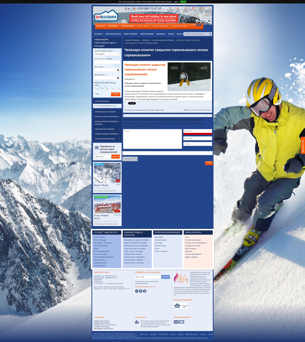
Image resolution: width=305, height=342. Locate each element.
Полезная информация (105, 139)
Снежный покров (100, 265)
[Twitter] (140, 291)
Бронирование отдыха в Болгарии (136, 240)
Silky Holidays (104, 321)
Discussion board (170, 11)
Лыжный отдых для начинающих (136, 246)
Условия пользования (193, 240)
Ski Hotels (98, 34)
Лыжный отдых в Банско (133, 254)
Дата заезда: (99, 67)
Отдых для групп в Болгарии (134, 248)
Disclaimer (153, 334)
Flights (171, 34)
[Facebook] (136, 291)
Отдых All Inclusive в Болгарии (135, 243)
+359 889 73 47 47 (149, 8)
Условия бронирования (193, 254)
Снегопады (159, 243)
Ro (134, 10)
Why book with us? (192, 334)
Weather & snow (185, 11)
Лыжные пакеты (99, 260)
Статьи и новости (161, 251)
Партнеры (188, 251)
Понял (183, 2)
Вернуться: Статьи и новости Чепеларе (197, 110)
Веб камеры (159, 237)
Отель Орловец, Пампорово (104, 257)
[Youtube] (144, 291)
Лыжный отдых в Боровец (133, 260)
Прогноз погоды (160, 246)
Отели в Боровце (100, 240)
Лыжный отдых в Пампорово (134, 257)
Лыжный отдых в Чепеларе (134, 263)
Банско (101, 26)
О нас (187, 237)
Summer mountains (208, 11)
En (126, 10)
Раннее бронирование (101, 251)
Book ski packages (113, 34)
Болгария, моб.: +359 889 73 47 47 (105, 278)
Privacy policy (163, 334)
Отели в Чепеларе (100, 254)
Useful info (200, 11)
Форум (96, 248)
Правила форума (191, 257)
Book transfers (130, 34)
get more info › (154, 326)
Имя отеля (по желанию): (103, 59)
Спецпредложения (100, 263)
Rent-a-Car (181, 34)
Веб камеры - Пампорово (103, 243)
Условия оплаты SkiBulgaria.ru (196, 243)
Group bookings (147, 34)
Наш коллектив (190, 248)
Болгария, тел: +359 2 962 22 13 (105, 276)
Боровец (113, 26)
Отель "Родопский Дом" (103, 106)
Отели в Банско (99, 237)
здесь (176, 2)
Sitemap (180, 334)
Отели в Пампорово (101, 246)
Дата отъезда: (100, 75)
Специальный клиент (192, 246)
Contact (210, 334)
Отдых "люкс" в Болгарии (133, 251)
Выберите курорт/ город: (103, 51)
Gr (131, 10)
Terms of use (143, 334)
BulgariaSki (98, 279)
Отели (157, 248)
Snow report (177, 11)
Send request (98, 281)
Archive (172, 334)
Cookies (202, 334)
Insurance (161, 34)
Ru (129, 10)
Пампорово (128, 26)
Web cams (193, 10)
